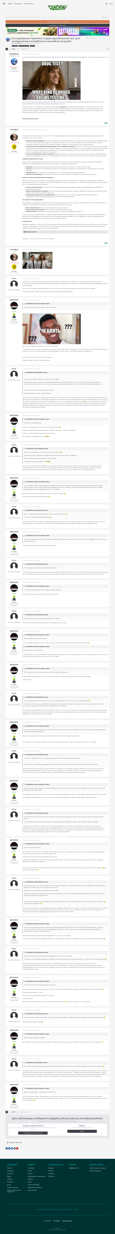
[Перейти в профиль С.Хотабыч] (14, 137)
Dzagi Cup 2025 (32, 1190)
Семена (30, 1173)
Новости (36, 43)
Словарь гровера (12, 1187)
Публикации (28, 3)
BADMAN (14, 300)
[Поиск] (106, 4)
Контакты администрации (97, 1168)
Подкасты (51, 1176)
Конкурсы (10, 1182)
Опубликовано (31, 54)
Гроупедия (18, 3)
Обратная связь (67, 1220)
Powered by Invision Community (57, 1229)
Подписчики (101, 38)
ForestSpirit (41, 303)
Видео (9, 1176)
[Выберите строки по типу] (108, 49)
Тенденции (10, 1171)
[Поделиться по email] (14, 1148)
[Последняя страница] (17, 49)
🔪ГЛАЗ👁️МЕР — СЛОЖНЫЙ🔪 (57, 25)
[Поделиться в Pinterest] (17, 1148)
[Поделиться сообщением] (107, 54)
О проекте (56, 1220)
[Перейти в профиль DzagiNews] (8, 39)
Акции (9, 1184)
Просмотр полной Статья (30, 118)
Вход (111, 4)
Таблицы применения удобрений (14, 1190)
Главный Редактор (95, 1171)
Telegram (51, 1168)
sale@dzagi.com (73, 1168)
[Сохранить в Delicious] (12, 1148)
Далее (13, 49)
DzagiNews (19, 43)
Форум (10, 3)
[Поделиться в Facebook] (7, 1148)
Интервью (10, 1173)
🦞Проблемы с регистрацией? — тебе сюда (57, 21)
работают (63, 107)
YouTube (50, 1171)
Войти (82, 1131)
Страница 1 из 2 (25, 49)
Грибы (30, 1182)
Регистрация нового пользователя (33, 1133)
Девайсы (30, 1179)
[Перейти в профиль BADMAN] (14, 305)
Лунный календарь (33, 1184)
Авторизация (92, 38)
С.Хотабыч (14, 130)
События (9, 1179)
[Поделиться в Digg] (9, 1148)
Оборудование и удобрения (36, 1176)
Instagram (51, 1173)
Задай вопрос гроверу (35, 1187)
